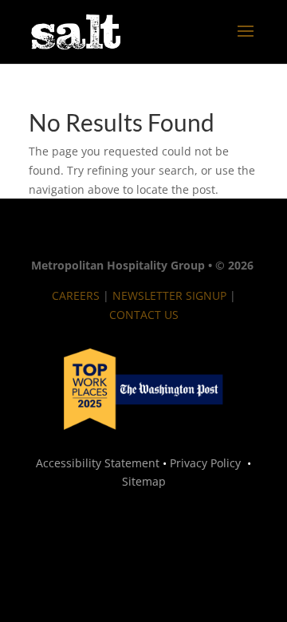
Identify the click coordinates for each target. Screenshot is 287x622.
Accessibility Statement (97, 462)
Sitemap (144, 481)
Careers (76, 295)
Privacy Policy (205, 462)
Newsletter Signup (167, 295)
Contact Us (144, 314)
